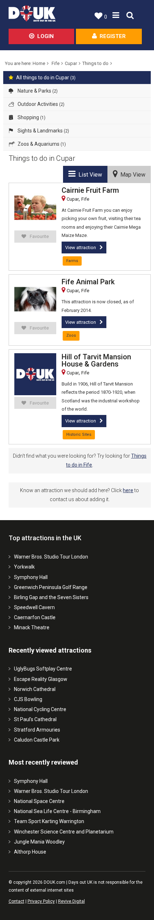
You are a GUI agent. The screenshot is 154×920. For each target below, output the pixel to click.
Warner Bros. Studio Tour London (51, 557)
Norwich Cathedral (35, 689)
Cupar (71, 63)
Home (39, 63)
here (128, 490)
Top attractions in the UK (45, 538)
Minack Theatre (31, 627)
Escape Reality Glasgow (40, 679)
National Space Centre (39, 801)
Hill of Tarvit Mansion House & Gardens (96, 360)
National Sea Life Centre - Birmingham (57, 811)
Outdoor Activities (40, 104)
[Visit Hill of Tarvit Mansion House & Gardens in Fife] (35, 374)
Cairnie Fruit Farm (90, 190)
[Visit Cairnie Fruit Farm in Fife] (35, 208)
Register (113, 36)
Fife (55, 63)
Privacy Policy (41, 901)
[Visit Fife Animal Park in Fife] (35, 299)
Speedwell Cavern (34, 607)
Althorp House (30, 852)
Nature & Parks (37, 91)
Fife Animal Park (88, 281)
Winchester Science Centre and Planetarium (64, 832)
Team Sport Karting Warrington (49, 821)
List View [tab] (89, 174)
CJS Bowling (28, 699)
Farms (72, 260)
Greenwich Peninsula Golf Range (50, 587)
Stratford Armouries (37, 730)
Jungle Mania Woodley (39, 842)
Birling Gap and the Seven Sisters (51, 597)
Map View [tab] (131, 174)
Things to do (95, 63)
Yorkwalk (24, 567)
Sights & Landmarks (42, 131)
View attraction (80, 247)
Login (45, 36)
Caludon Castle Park (36, 740)
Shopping (30, 117)
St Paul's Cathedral (35, 719)
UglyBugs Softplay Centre (43, 669)
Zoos (71, 335)
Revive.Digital (71, 901)
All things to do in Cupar (46, 77)
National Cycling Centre (40, 709)
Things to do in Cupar (42, 158)
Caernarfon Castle (35, 617)
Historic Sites (78, 434)
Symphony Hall (31, 577)
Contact (16, 901)
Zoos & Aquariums (41, 144)
